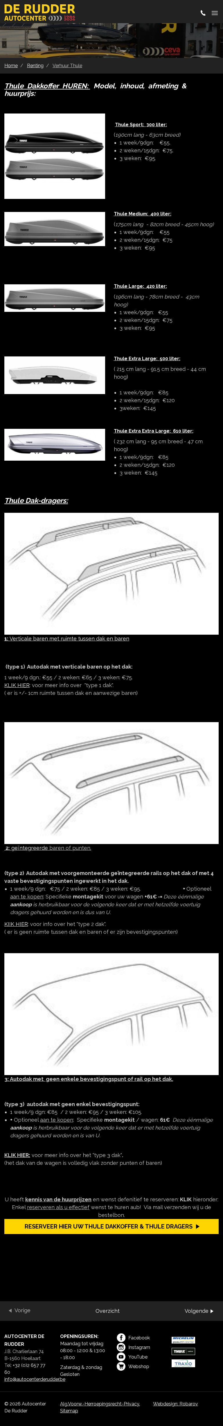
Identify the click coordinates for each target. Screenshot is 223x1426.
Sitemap (69, 1411)
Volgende (196, 1311)
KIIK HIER (16, 924)
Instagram (139, 1347)
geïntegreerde (47, 848)
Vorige (22, 1310)
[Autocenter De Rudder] (39, 13)
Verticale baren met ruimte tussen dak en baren (66, 639)
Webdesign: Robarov (175, 1404)
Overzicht (108, 1311)
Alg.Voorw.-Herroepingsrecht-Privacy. (100, 1404)
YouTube (138, 1357)
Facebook (139, 1338)
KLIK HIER (17, 685)
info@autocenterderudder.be (34, 1379)
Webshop (138, 1366)
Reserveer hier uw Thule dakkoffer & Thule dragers (109, 1226)
